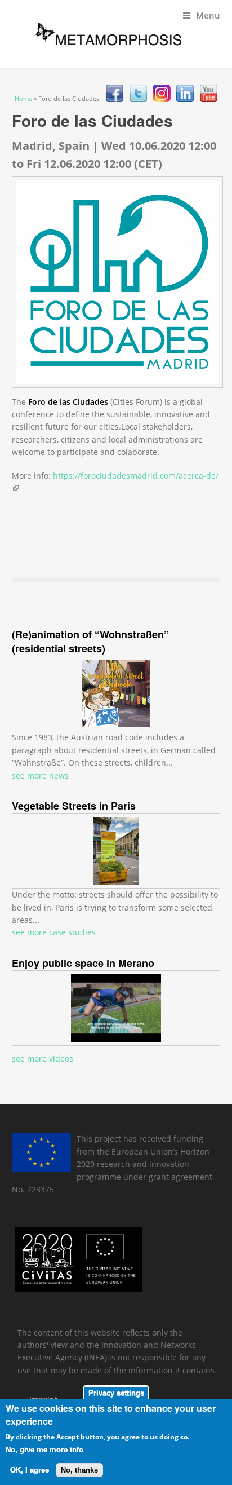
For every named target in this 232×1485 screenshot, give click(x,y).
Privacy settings (116, 1393)
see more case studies (54, 932)
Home (23, 98)
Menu (208, 15)
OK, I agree (29, 1470)
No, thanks (79, 1470)
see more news (40, 775)
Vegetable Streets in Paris (74, 805)
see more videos (42, 1058)
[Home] (102, 31)
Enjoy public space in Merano (83, 963)
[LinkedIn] (185, 99)
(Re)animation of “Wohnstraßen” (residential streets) (90, 641)
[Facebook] (114, 99)
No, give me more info (44, 1450)
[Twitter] (138, 99)
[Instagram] (161, 99)
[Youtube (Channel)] (208, 99)
